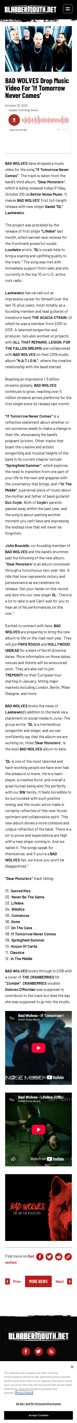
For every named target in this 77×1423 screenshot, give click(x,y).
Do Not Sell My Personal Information (38, 1403)
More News (38, 1281)
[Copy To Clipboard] (68, 1256)
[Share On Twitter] (49, 1256)
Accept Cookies (39, 1415)
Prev (17, 1281)
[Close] (72, 1366)
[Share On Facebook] (40, 1256)
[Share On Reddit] (58, 1256)
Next (60, 1281)
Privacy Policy (24, 1392)
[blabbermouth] (30, 12)
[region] (38, 1392)
